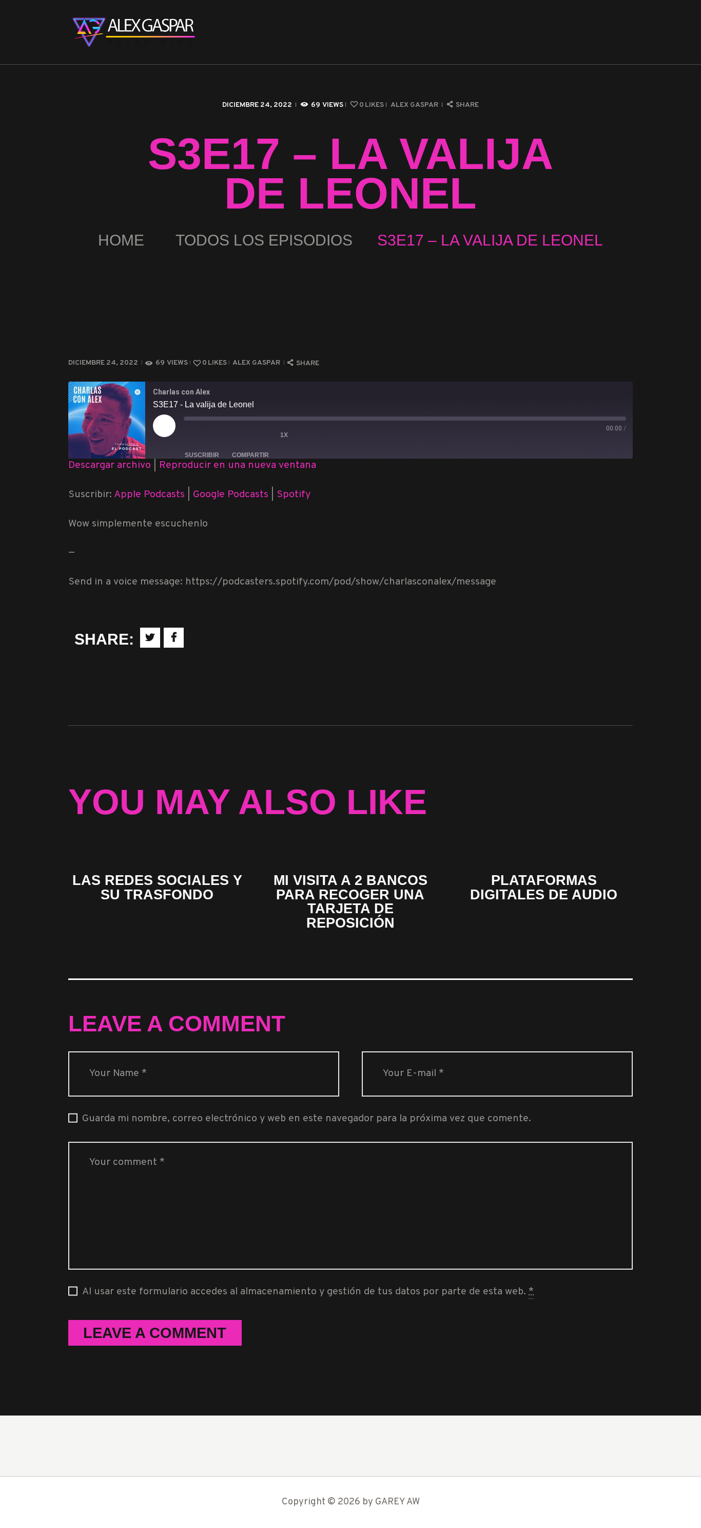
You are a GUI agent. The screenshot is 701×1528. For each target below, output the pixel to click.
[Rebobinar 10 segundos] (256, 435)
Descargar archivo (109, 465)
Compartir (250, 455)
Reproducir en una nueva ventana (237, 465)
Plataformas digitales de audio (543, 887)
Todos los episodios (264, 240)
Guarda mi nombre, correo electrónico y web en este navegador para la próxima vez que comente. (306, 1118)
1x (284, 435)
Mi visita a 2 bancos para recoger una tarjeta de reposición (350, 901)
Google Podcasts (230, 494)
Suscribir (202, 455)
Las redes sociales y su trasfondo (157, 887)
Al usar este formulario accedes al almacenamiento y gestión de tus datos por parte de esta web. (308, 1292)
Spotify (293, 494)
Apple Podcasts (149, 494)
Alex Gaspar (415, 105)
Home (121, 240)
